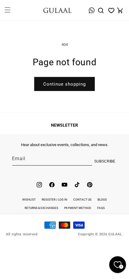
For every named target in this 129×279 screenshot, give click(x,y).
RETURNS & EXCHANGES (41, 208)
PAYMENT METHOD (77, 208)
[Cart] (120, 10)
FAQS (101, 208)
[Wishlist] (111, 10)
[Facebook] (52, 184)
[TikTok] (77, 184)
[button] (6, 13)
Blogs (102, 199)
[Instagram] (39, 184)
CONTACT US (82, 199)
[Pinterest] (89, 184)
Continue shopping (64, 84)
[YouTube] (64, 184)
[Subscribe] (110, 161)
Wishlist (29, 199)
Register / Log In (54, 199)
